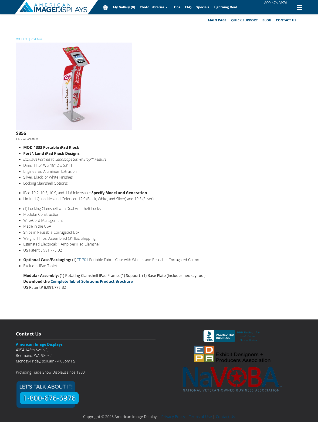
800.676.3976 (275, 3)
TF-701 (82, 259)
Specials (202, 7)
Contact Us (286, 20)
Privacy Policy (173, 416)
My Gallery (124, 7)
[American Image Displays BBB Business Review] (232, 336)
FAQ (188, 7)
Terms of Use (200, 416)
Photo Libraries (152, 7)
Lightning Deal (225, 7)
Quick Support (244, 20)
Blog (266, 20)
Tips (177, 7)
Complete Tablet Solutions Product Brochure (92, 281)
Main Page (217, 20)
